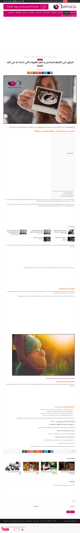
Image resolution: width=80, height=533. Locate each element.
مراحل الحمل (66, 12)
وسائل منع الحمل (46, 12)
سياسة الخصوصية (22, 521)
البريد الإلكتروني (72, 506)
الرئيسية (53, 56)
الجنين (36, 418)
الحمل (65, 443)
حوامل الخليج (10, 12)
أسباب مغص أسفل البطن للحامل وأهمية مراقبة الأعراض (49, 472)
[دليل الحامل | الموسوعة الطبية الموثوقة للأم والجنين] (65, 6)
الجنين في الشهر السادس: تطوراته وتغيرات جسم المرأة (63, 191)
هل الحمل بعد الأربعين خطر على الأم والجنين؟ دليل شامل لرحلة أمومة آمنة (50, 1)
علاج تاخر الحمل (38, 12)
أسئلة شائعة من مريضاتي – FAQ (66, 196)
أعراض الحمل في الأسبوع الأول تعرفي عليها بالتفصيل (68, 472)
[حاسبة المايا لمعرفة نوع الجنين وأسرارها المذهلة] (31, 466)
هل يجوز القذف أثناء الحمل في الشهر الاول (14, 472)
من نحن (10, 521)
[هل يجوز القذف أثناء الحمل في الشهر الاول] (13, 466)
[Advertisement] (42, 26)
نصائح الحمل (60, 12)
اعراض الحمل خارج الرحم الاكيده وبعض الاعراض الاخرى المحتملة (58, 378)
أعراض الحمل (25, 12)
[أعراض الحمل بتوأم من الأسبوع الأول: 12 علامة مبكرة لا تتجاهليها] (47, 232)
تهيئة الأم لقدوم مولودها (68, 192)
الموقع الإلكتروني (36, 506)
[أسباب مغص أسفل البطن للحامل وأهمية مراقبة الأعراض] (49, 466)
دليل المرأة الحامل (15, 521)
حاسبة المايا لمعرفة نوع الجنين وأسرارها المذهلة (31, 472)
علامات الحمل (73, 12)
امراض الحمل (54, 12)
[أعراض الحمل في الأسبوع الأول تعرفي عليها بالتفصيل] (67, 466)
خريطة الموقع (6, 521)
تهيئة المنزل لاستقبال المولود (67, 193)
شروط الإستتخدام (29, 521)
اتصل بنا (34, 521)
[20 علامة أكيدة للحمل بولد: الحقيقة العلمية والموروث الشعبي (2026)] (71, 232)
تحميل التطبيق (5, 529)
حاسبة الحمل (31, 12)
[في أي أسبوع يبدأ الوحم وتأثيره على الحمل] (71, 239)
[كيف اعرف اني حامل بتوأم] (47, 239)
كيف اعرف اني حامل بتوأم (38, 237)
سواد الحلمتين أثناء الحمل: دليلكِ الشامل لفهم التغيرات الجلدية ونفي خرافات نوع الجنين (13, 232)
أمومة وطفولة (18, 12)
